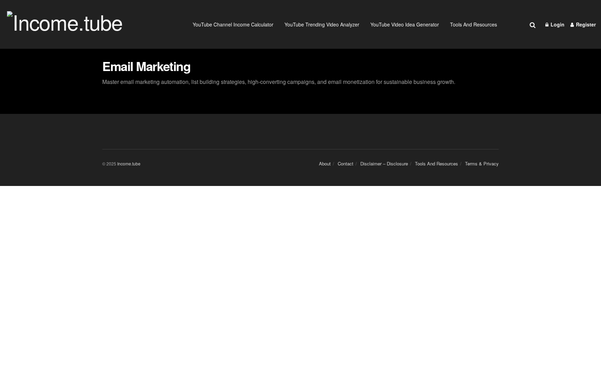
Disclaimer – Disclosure (384, 163)
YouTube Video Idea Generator (404, 24)
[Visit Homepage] (77, 24)
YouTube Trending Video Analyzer (322, 24)
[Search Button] (533, 24)
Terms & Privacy (482, 163)
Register (585, 24)
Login (556, 24)
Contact (345, 163)
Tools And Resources (473, 24)
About (325, 163)
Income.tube (129, 163)
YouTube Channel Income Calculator (233, 24)
